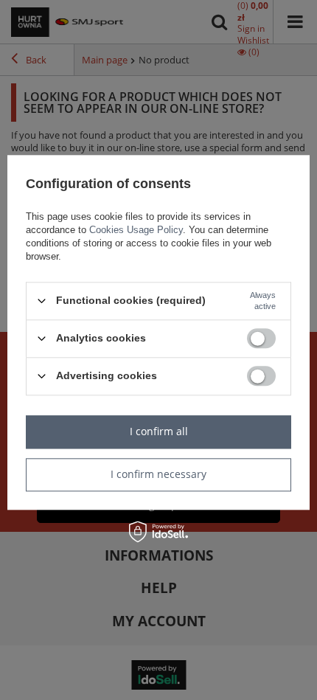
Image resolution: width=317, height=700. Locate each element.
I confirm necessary (158, 474)
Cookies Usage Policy (136, 229)
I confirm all (159, 431)
